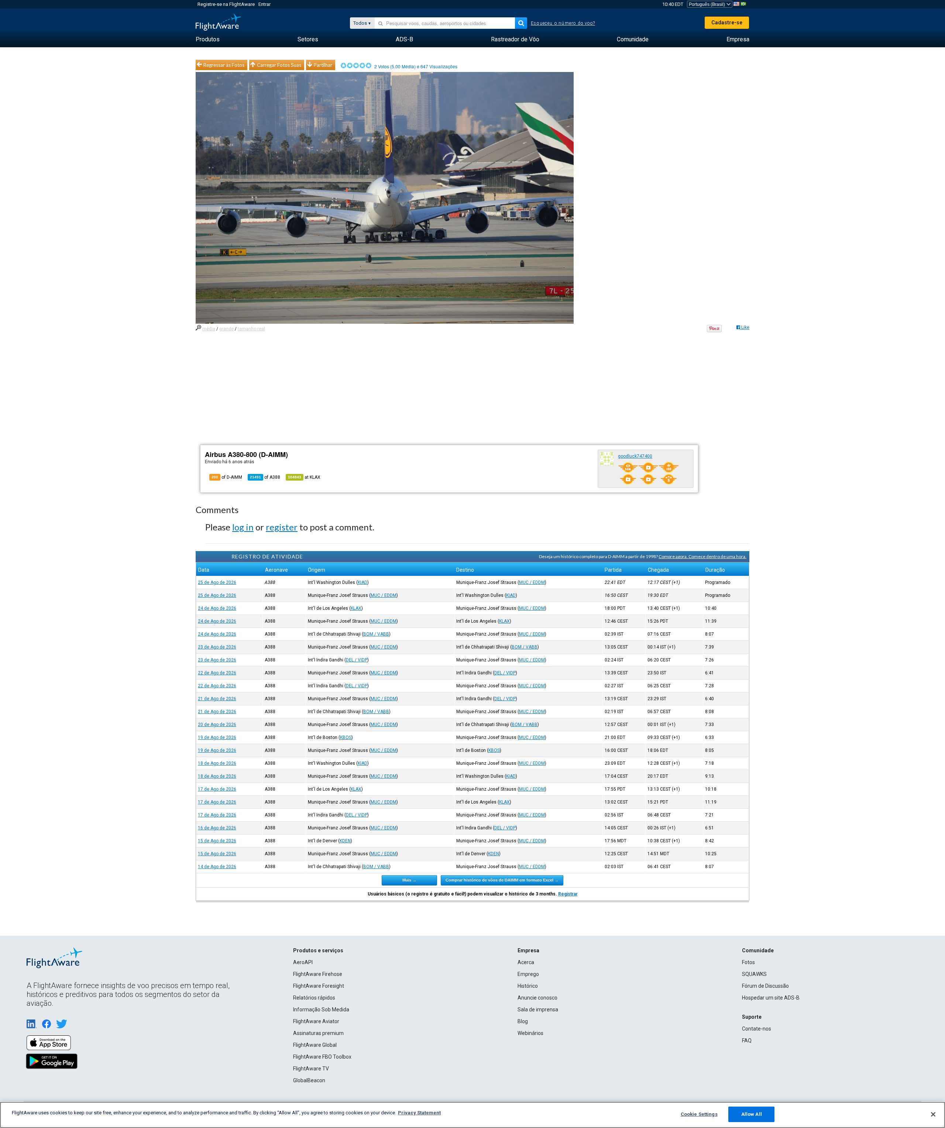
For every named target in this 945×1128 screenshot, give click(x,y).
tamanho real (251, 328)
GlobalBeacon (309, 1080)
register (282, 527)
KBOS (345, 737)
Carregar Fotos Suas (279, 65)
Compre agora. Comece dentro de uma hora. (702, 556)
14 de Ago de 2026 (217, 866)
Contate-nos (756, 1029)
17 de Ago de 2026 (217, 789)
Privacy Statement (419, 1112)
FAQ (747, 1040)
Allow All (751, 1114)
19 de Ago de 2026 (217, 737)
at (304, 477)
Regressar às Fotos (223, 65)
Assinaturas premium (318, 1033)
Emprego (528, 974)
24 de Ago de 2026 (217, 608)
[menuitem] (207, 39)
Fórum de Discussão (765, 986)
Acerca (526, 962)
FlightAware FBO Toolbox (322, 1057)
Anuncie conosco (537, 998)
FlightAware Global (315, 1045)
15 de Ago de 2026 (217, 840)
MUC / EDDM (532, 582)
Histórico (528, 986)
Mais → (409, 880)
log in (243, 527)
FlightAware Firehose (317, 974)
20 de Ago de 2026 (217, 724)
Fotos (748, 962)
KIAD (362, 582)
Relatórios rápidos (314, 998)
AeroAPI (303, 962)
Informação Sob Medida (321, 1009)
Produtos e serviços (318, 950)
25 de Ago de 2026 (217, 582)
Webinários (530, 1033)
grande (226, 328)
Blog (523, 1021)
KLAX (356, 608)
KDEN (345, 840)
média (208, 328)
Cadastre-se (726, 22)
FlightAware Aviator (316, 1021)
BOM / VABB (376, 634)
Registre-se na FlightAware (226, 4)
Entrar (264, 4)
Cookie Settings (699, 1114)
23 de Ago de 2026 (217, 647)
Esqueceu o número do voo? (563, 23)
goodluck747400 (635, 456)
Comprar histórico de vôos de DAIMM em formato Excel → (502, 880)
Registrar (568, 894)
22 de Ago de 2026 (217, 672)
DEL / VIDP (356, 660)
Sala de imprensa (538, 1009)
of (265, 477)
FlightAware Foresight (318, 986)
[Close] (933, 1114)
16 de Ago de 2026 (217, 827)
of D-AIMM (227, 477)
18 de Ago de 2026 (217, 763)
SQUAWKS (754, 974)
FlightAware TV (311, 1069)
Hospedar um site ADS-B (771, 998)
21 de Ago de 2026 (217, 698)
